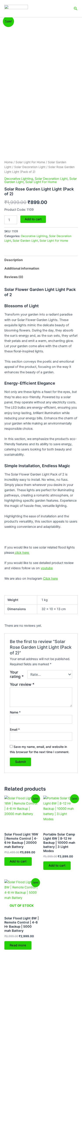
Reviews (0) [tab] (13, 277)
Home (8, 162)
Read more (18, 945)
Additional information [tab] (21, 268)
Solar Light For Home (30, 162)
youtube (47, 568)
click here (22, 553)
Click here (50, 579)
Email (15, 729)
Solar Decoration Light (29, 167)
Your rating (17, 674)
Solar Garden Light (25, 240)
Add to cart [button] (18, 861)
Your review (22, 684)
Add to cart (33, 219)
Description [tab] (13, 260)
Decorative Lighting (18, 179)
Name (15, 712)
